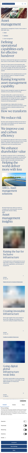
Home (2, 7)
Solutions (7, 7)
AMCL (3, 212)
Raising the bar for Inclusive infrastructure (13, 282)
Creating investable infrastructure (11, 337)
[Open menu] (25, 4)
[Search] (22, 4)
